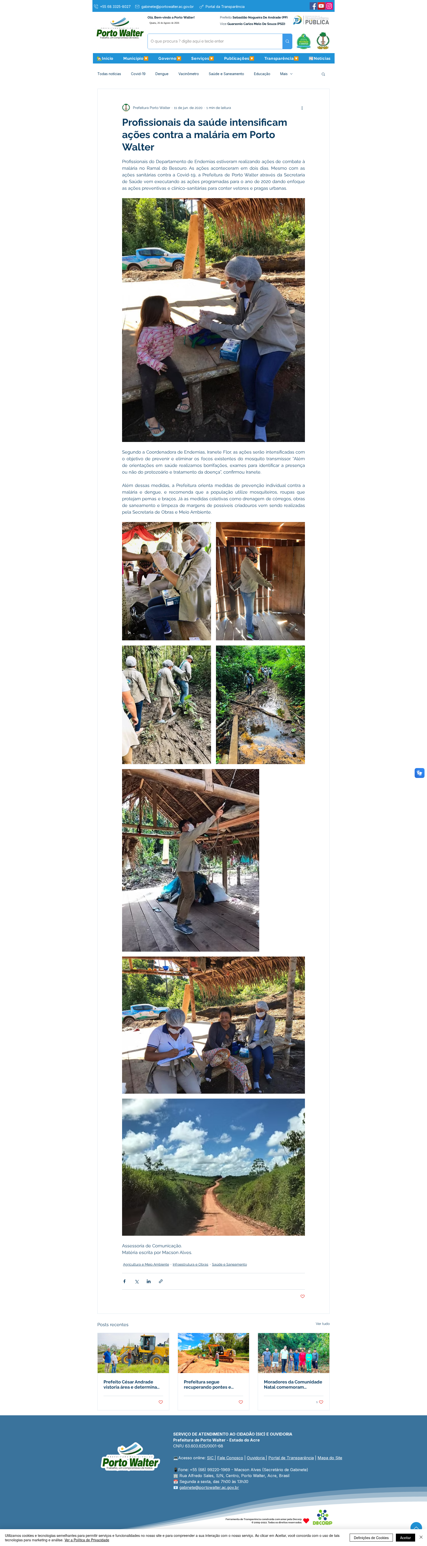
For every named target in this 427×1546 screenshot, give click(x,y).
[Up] (416, 1528)
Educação (262, 74)
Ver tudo (323, 1324)
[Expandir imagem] (166, 581)
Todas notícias (109, 74)
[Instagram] (329, 6)
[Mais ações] (302, 108)
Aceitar (405, 1537)
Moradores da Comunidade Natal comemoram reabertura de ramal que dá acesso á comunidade (293, 1384)
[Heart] (306, 1521)
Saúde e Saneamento (226, 74)
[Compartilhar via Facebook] (124, 1281)
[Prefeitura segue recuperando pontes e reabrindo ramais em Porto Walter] (213, 1353)
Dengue (162, 74)
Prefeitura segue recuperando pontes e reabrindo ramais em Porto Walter (212, 1384)
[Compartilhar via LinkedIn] (148, 1281)
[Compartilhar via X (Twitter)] (136, 1281)
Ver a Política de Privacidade (86, 1539)
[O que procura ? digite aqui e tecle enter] (287, 41)
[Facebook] (313, 6)
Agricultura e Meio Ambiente (146, 1264)
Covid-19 (138, 74)
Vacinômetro (188, 74)
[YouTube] (321, 6)
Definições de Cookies (371, 1537)
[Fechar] (421, 1537)
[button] (135, 58)
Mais (284, 74)
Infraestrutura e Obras (190, 1264)
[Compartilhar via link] (160, 1281)
